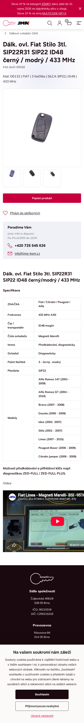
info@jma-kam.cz (27, 253)
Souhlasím (42, 694)
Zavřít (80, 9)
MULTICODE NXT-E (54, 13)
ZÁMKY (46, 4)
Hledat (50, 23)
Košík (69, 23)
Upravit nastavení (42, 715)
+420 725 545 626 (30, 245)
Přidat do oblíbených (25, 213)
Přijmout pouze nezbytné (42, 706)
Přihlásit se (59, 23)
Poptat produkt (42, 198)
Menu (79, 23)
